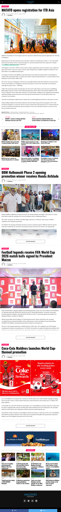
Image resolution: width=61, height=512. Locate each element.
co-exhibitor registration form (10, 64)
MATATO (42, 113)
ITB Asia (33, 112)
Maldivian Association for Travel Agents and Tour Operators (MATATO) (20, 113)
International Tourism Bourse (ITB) (20, 112)
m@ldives (10, 15)
